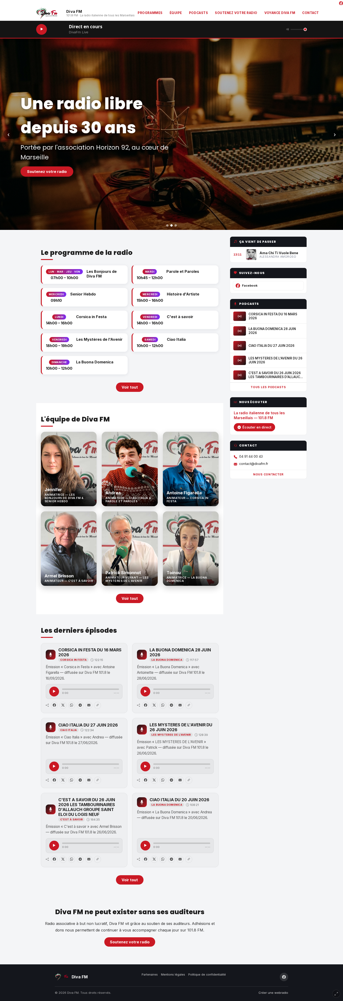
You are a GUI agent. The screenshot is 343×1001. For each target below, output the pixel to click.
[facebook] (341, 3)
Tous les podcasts (268, 387)
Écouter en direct (256, 427)
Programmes (150, 13)
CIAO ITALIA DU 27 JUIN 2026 (88, 725)
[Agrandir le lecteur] (336, 994)
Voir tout (130, 387)
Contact (310, 13)
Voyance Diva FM (279, 13)
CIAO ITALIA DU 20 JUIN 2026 (179, 799)
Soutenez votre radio (236, 13)
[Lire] (54, 691)
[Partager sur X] (63, 705)
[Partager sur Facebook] (54, 705)
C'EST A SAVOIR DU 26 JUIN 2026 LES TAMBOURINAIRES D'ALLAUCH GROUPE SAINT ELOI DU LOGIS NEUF (86, 807)
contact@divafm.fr (253, 464)
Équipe (176, 13)
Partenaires (150, 974)
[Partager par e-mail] (88, 705)
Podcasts (198, 13)
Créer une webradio (273, 992)
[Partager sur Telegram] (80, 705)
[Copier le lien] (97, 705)
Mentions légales (173, 974)
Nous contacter (268, 474)
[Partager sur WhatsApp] (71, 705)
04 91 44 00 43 (251, 457)
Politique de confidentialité (207, 974)
